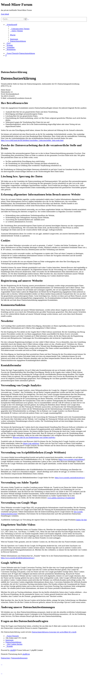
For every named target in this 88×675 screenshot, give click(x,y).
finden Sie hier (81, 520)
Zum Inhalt (5, 14)
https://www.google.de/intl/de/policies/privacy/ (17, 558)
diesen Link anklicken (31, 443)
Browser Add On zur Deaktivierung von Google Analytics (34, 437)
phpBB (12, 650)
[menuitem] (19, 29)
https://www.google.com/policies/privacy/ (70, 478)
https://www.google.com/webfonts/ (71, 459)
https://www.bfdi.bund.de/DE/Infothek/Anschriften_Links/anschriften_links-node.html (32, 140)
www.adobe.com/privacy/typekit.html (61, 498)
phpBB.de (26, 654)
